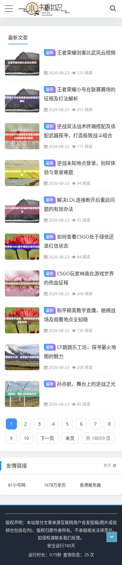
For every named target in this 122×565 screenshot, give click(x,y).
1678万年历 (55, 485)
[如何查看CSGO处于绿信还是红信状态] (22, 247)
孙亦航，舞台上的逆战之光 (80, 384)
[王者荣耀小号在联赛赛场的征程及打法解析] (22, 99)
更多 (107, 465)
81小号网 (16, 485)
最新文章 (18, 37)
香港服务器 (90, 485)
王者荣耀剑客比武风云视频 (80, 52)
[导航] (9, 8)
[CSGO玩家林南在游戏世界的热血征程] (22, 283)
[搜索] (112, 8)
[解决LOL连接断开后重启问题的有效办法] (22, 210)
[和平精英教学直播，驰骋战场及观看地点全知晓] (22, 320)
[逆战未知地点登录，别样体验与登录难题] (22, 173)
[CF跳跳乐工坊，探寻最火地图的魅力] (22, 357)
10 (26, 438)
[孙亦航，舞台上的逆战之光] (22, 394)
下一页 (47, 438)
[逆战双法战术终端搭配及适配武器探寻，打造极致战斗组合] (22, 136)
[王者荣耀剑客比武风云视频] (22, 63)
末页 (70, 438)
